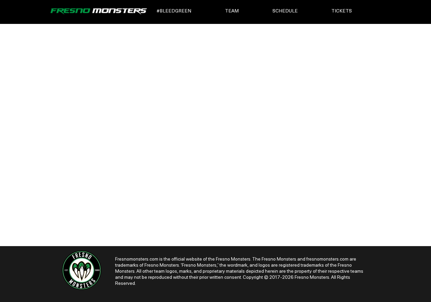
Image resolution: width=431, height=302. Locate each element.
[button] (186, 11)
